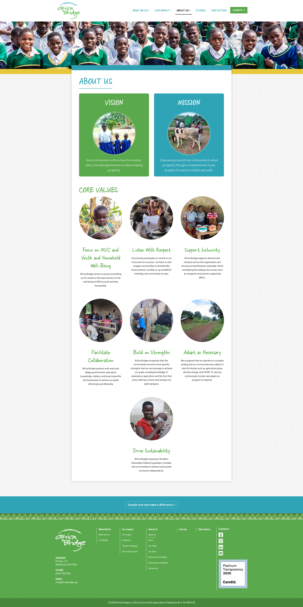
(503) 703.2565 (63, 573)
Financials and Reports (158, 563)
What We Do (140, 10)
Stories (201, 10)
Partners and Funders (157, 557)
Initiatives (126, 540)
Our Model (103, 540)
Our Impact (162, 10)
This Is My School (129, 552)
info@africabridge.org (66, 582)
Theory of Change (129, 546)
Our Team (152, 546)
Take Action (218, 10)
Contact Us (153, 568)
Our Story (152, 552)
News (150, 540)
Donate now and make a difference (150, 504)
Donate (238, 10)
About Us (183, 10)
